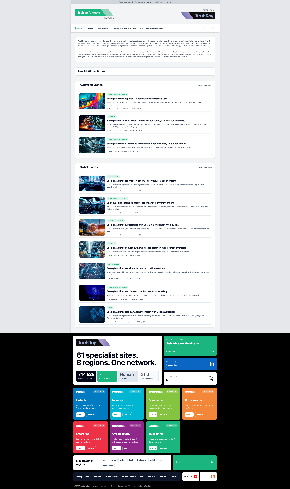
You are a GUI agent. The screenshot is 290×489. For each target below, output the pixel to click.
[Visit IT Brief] (83, 426)
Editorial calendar (111, 477)
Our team (162, 477)
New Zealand (141, 460)
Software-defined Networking (125, 28)
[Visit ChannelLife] (120, 392)
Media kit (91, 415)
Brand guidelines (82, 477)
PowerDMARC (145, 486)
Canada (113, 460)
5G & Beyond (91, 28)
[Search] (212, 28)
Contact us (97, 477)
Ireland (130, 460)
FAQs (142, 477)
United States (108, 465)
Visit (79, 415)
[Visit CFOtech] (83, 392)
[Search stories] (212, 462)
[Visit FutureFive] (192, 392)
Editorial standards (129, 477)
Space (140, 28)
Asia (104, 460)
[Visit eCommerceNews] (156, 392)
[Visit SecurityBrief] (120, 426)
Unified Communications (154, 28)
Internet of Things (104, 28)
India (122, 460)
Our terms (173, 477)
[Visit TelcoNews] (156, 426)
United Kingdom (156, 460)
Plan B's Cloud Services (115, 486)
